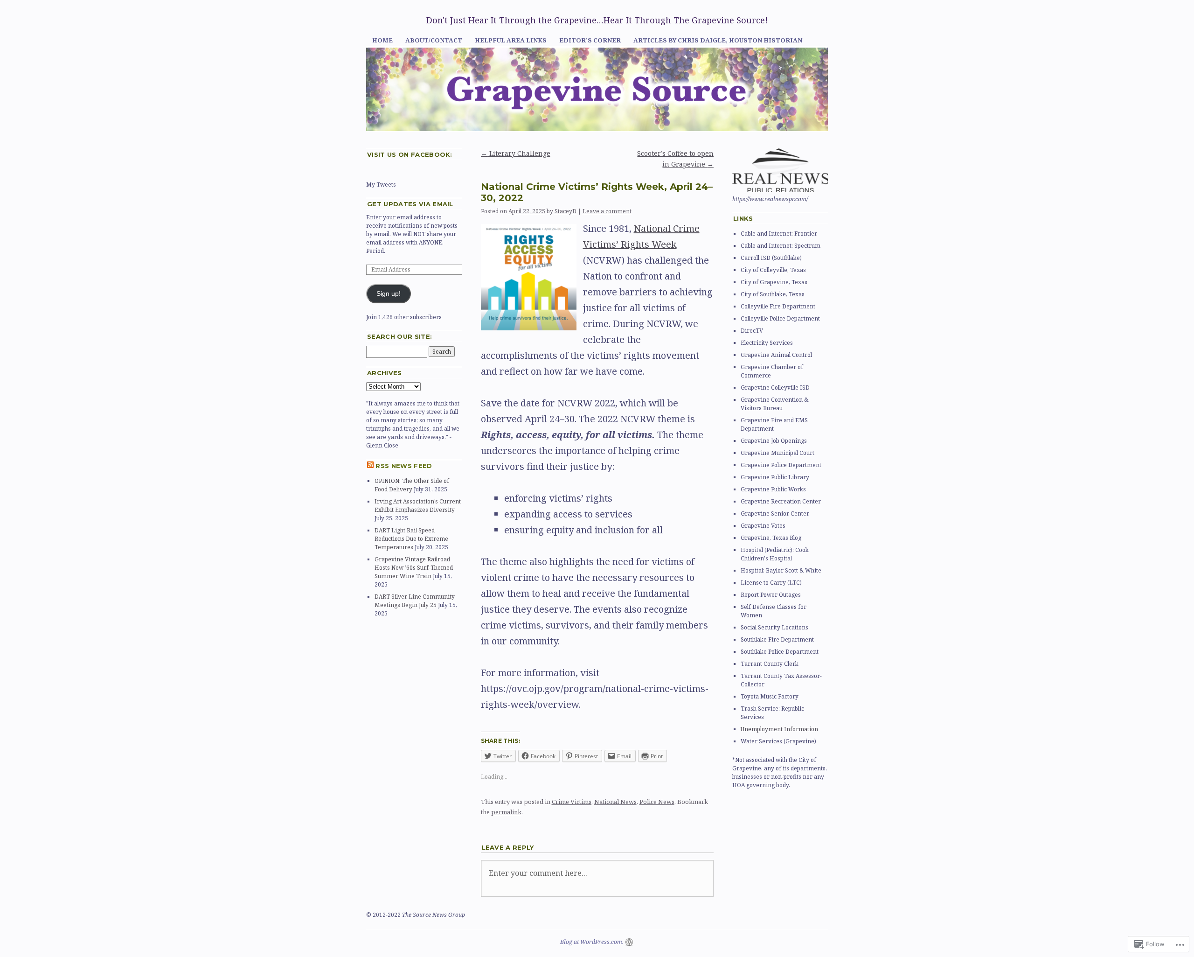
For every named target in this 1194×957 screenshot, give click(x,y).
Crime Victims (571, 801)
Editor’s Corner (590, 40)
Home (382, 40)
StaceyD (565, 211)
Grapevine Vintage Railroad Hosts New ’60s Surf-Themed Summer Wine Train (414, 567)
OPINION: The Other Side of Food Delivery (412, 485)
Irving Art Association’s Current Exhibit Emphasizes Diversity (418, 505)
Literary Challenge (515, 153)
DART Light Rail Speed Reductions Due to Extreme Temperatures (411, 538)
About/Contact (433, 40)
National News (615, 801)
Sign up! (388, 293)
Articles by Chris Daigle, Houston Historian (717, 40)
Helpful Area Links (511, 40)
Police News (656, 801)
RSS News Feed (403, 465)
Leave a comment (607, 211)
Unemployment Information (779, 729)
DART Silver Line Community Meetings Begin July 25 (415, 601)
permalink (506, 812)
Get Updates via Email (410, 204)
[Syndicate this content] (370, 465)
